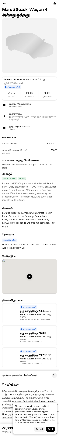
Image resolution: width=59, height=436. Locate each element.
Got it (50, 429)
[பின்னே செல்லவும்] (4, 3)
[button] (30, 143)
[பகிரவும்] (54, 3)
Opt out (39, 429)
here (43, 423)
